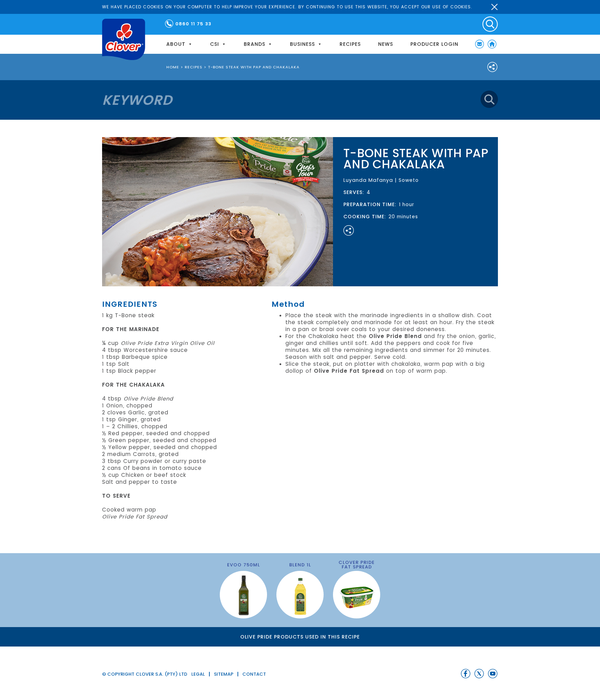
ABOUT (175, 44)
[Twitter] (479, 673)
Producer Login (434, 44)
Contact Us (479, 44)
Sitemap (223, 674)
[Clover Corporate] (123, 39)
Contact (254, 674)
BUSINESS (302, 44)
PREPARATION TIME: (370, 204)
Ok (494, 6)
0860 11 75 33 (193, 23)
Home (492, 44)
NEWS (385, 44)
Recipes (350, 44)
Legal (198, 674)
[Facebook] (465, 673)
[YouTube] (493, 673)
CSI (214, 44)
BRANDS (254, 44)
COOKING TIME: (364, 216)
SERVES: (353, 192)
